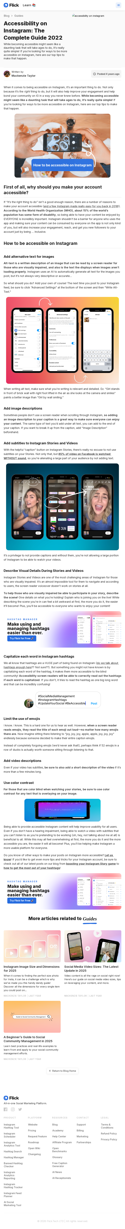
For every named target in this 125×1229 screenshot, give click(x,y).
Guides (90, 918)
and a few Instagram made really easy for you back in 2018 (81, 206)
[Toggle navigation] (118, 5)
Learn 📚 (29, 5)
